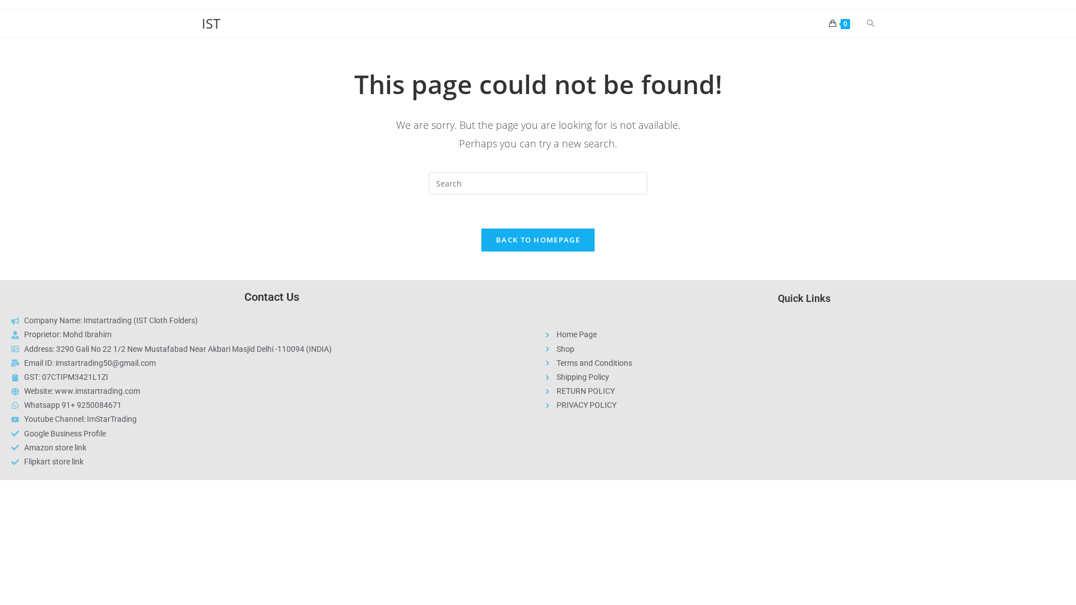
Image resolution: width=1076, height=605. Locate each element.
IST (211, 23)
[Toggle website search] (871, 24)
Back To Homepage (538, 240)
